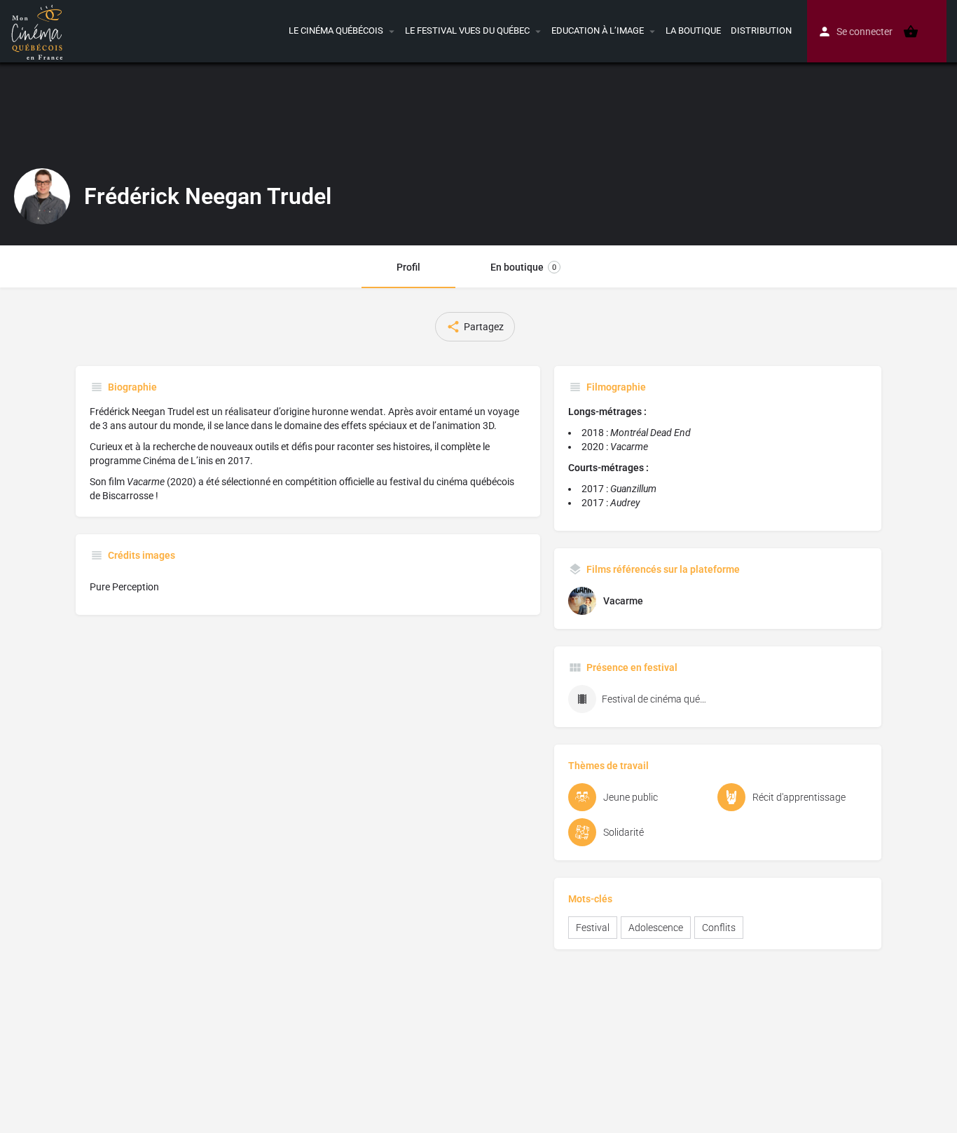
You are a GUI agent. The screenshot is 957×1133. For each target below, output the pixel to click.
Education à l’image (597, 30)
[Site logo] (39, 30)
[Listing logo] (42, 196)
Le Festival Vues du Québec (467, 30)
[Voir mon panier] (910, 31)
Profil (408, 267)
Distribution (761, 30)
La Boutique (693, 30)
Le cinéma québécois (336, 30)
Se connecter (864, 31)
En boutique (523, 267)
